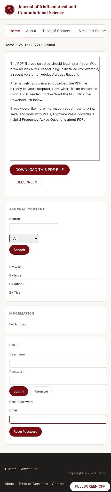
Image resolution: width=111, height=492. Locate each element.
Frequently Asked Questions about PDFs (53, 120)
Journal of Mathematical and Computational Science (41, 10)
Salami (49, 45)
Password (17, 372)
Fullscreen (25, 182)
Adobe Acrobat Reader (59, 74)
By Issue (15, 275)
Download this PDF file (39, 169)
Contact (58, 484)
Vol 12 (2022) (29, 45)
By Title (14, 292)
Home (15, 30)
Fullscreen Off (90, 486)
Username (17, 354)
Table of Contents (57, 30)
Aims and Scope (92, 30)
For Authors (17, 324)
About (31, 30)
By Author (16, 284)
